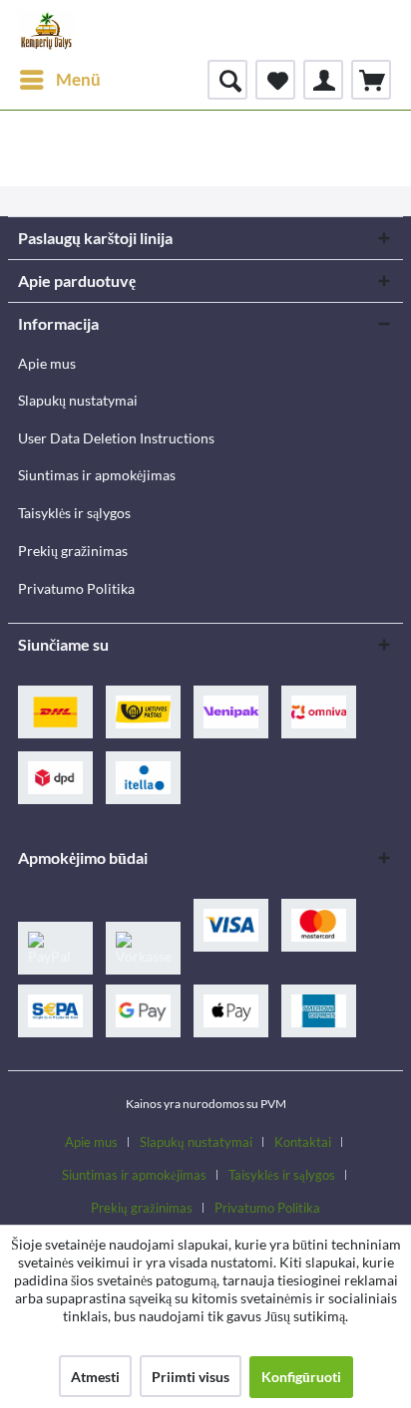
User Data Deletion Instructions (116, 437)
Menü (78, 79)
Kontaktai (302, 1142)
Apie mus (47, 363)
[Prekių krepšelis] (371, 80)
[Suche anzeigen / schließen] (227, 80)
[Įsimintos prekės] (275, 80)
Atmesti (95, 1376)
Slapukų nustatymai (78, 400)
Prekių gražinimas (73, 550)
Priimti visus (190, 1376)
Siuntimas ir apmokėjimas (97, 474)
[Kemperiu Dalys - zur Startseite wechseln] (46, 30)
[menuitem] (59, 80)
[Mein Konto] (323, 80)
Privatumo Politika (76, 588)
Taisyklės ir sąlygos (74, 512)
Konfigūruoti (301, 1376)
